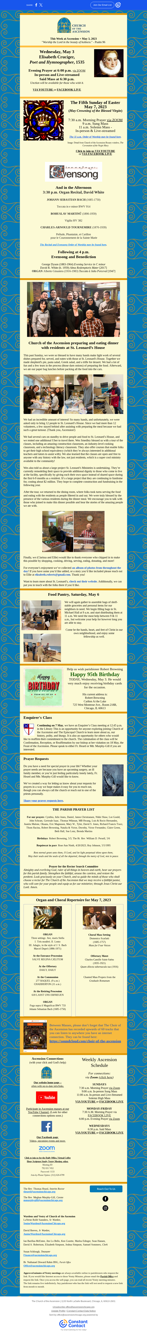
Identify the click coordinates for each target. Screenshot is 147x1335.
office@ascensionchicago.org (71, 1315)
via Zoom (114, 1087)
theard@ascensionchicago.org (39, 1191)
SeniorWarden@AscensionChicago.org (44, 1223)
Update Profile (58, 1311)
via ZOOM (79, 70)
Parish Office (107, 1276)
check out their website (83, 581)
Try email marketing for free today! (74, 1330)
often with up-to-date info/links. (47, 1086)
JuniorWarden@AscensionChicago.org (44, 1234)
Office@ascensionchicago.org (39, 1265)
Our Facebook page (47, 1137)
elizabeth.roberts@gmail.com (52, 574)
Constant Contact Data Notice (81, 1311)
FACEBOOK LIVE (69, 89)
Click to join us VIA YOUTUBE (95, 151)
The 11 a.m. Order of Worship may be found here (95, 137)
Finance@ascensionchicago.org (40, 1255)
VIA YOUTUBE (43, 89)
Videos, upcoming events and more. (48, 1141)
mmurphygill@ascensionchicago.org (43, 1200)
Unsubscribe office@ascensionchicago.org (73, 1307)
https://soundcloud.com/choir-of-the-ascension (85, 1041)
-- (60, 1082)
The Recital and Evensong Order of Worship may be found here (73, 244)
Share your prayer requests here (43, 800)
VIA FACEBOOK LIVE (97, 153)
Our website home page (46, 1082)
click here (106, 1077)
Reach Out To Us (106, 1188)
